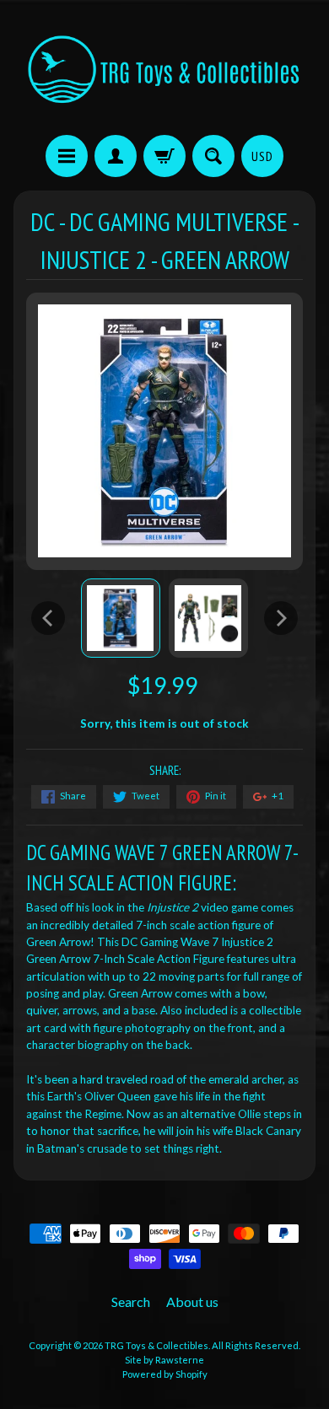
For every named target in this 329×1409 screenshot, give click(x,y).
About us (192, 1301)
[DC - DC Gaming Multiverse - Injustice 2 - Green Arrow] (120, 618)
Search (130, 1301)
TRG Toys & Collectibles (156, 1345)
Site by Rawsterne (164, 1359)
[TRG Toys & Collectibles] (164, 69)
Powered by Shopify (165, 1374)
